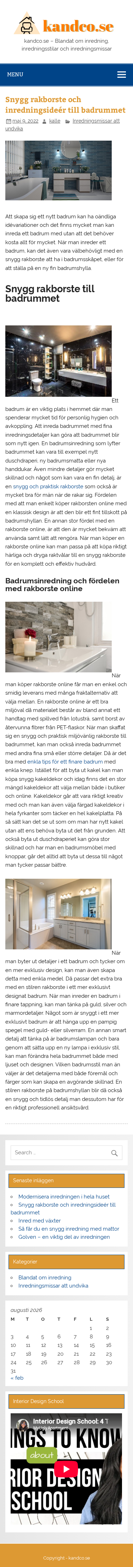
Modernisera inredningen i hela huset (64, 1197)
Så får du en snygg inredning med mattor (68, 1229)
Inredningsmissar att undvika (53, 1286)
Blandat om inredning (44, 1277)
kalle (54, 121)
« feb (17, 1378)
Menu (15, 74)
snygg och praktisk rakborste (48, 486)
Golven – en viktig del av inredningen (64, 1237)
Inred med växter (39, 1221)
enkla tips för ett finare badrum (65, 762)
